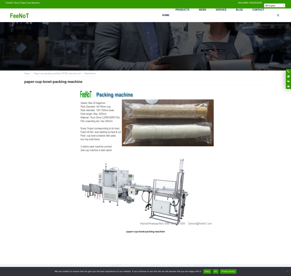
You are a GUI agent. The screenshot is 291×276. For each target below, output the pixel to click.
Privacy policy (228, 271)
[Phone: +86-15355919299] (288, 71)
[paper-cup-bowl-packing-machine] (145, 158)
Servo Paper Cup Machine (27, 3)
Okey (207, 271)
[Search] (278, 15)
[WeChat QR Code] (288, 81)
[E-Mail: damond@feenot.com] (288, 86)
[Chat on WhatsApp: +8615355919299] (288, 76)
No (215, 271)
